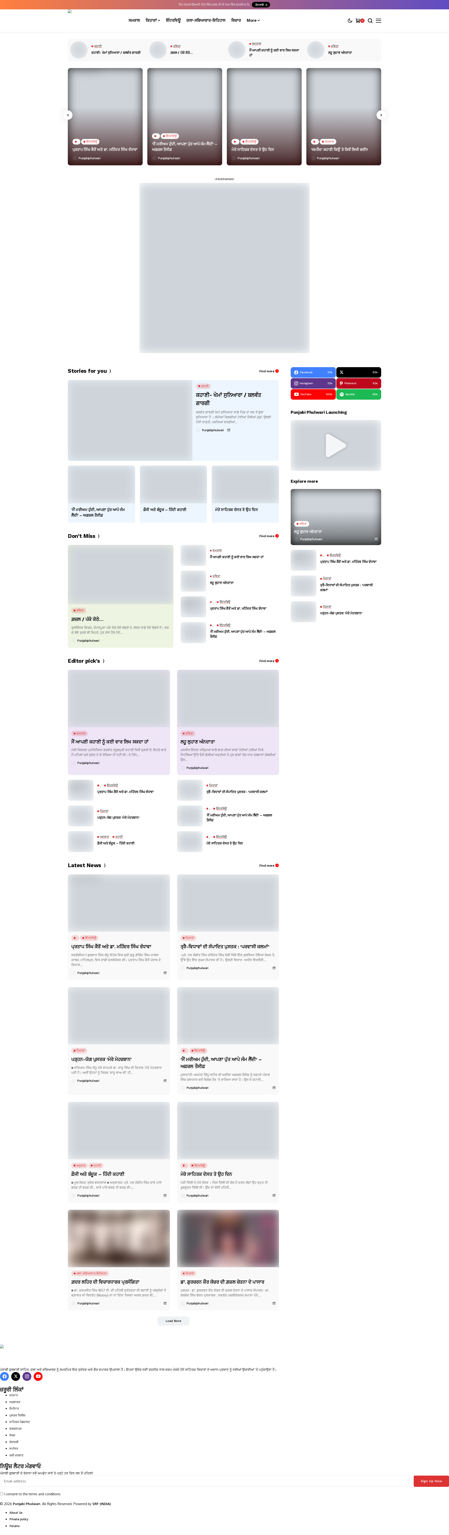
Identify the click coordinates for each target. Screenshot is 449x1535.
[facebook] (4, 1376)
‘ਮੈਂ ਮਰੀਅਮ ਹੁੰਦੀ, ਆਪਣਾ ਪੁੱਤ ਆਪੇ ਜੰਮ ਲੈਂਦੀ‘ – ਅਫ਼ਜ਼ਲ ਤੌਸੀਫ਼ (184, 147)
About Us (15, 1512)
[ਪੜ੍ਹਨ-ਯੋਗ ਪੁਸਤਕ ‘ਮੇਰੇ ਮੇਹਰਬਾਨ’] (81, 815)
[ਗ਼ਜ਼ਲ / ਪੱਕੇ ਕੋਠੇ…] (158, 50)
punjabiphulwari (89, 158)
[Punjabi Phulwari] (93, 20)
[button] (336, 445)
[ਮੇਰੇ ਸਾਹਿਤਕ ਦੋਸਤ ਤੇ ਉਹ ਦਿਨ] (264, 116)
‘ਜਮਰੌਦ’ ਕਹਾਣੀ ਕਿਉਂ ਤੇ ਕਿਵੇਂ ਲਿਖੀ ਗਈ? (339, 149)
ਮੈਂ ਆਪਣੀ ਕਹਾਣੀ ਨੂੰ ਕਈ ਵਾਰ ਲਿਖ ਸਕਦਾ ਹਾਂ (274, 52)
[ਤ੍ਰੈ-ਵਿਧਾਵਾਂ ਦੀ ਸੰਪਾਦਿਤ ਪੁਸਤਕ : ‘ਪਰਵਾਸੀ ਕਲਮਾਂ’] (190, 790)
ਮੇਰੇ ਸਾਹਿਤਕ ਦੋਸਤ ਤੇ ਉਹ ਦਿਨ (253, 149)
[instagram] (26, 1376)
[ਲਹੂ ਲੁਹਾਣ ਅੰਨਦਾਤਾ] (316, 50)
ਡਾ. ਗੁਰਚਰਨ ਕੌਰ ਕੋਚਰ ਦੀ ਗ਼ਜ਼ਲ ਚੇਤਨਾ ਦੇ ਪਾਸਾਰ (222, 1282)
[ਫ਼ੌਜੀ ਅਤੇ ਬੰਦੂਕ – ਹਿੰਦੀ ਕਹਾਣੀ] (173, 484)
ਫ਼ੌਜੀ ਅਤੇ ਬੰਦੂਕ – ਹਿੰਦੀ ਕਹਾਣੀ (164, 509)
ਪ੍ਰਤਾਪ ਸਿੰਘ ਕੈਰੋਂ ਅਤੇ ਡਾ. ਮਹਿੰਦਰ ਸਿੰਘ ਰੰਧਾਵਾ (105, 149)
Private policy (18, 1519)
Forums (14, 1526)
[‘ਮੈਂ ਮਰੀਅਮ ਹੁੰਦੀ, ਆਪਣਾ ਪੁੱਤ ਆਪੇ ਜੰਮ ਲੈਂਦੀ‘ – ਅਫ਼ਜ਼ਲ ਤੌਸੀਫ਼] (184, 116)
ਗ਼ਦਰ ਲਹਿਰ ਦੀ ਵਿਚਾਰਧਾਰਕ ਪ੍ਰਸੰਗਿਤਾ (105, 1282)
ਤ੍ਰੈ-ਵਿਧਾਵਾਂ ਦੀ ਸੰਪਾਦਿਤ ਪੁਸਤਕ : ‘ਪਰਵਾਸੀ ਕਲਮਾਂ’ (237, 792)
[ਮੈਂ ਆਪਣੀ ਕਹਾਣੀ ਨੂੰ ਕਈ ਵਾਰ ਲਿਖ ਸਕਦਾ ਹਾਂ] (237, 50)
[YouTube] (38, 1376)
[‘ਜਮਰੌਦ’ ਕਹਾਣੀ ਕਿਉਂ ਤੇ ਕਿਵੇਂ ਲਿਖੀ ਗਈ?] (343, 116)
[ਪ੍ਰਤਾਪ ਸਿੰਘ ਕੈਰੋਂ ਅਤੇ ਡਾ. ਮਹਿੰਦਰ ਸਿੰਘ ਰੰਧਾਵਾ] (105, 116)
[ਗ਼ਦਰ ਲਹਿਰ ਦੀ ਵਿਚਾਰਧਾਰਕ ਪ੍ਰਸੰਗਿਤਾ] (119, 1238)
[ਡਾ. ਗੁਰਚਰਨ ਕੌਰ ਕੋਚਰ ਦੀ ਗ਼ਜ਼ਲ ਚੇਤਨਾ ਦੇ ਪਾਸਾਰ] (228, 1238)
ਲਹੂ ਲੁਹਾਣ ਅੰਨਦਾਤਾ (340, 52)
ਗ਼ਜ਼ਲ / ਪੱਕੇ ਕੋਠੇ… (181, 52)
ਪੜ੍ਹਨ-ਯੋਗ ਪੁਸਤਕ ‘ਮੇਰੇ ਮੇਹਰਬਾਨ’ (118, 817)
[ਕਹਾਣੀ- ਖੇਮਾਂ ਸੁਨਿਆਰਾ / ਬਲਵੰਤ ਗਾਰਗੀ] (79, 50)
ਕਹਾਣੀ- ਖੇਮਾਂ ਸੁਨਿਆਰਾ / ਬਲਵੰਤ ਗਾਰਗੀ (116, 52)
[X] (15, 1376)
